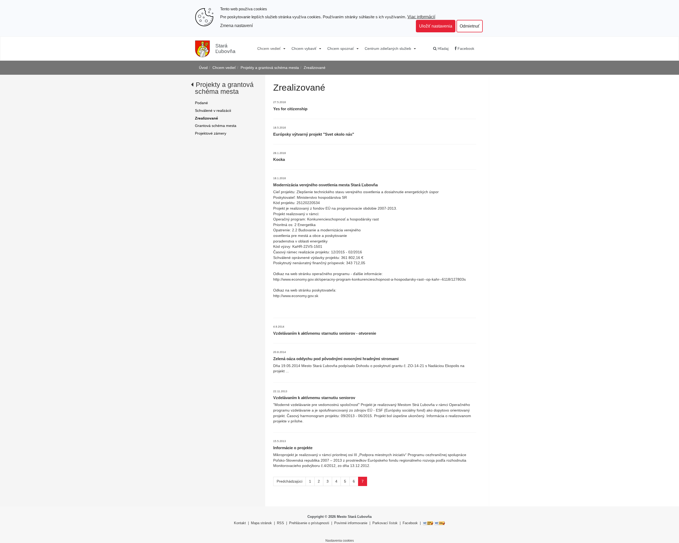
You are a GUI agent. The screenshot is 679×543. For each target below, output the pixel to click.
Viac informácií (421, 16)
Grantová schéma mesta (215, 125)
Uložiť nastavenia (435, 26)
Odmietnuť (470, 26)
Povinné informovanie (350, 523)
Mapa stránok (261, 523)
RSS (281, 523)
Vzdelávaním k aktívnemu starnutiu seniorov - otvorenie (324, 333)
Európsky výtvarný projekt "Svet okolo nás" (313, 134)
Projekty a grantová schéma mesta (270, 67)
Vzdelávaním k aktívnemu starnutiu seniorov (314, 397)
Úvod (203, 67)
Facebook (465, 48)
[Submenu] (284, 48)
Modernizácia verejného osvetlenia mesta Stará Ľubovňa (325, 185)
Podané (201, 103)
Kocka (279, 159)
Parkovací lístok (385, 523)
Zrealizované (314, 67)
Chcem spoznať (340, 48)
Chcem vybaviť (303, 48)
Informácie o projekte (292, 447)
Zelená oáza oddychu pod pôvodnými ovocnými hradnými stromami (336, 358)
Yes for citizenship (290, 109)
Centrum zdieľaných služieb (388, 48)
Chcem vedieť (269, 48)
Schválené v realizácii (213, 110)
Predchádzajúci (289, 481)
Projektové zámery (210, 133)
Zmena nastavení (236, 25)
